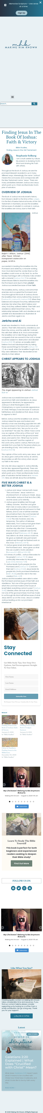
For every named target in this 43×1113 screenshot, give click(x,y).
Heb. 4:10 (17, 576)
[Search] (34, 103)
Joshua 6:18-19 (8, 342)
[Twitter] (19, 888)
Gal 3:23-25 (24, 552)
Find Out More (21, 863)
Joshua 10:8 (25, 299)
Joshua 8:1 (16, 299)
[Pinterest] (30, 888)
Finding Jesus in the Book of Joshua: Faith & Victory (10, 727)
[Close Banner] (40, 2)
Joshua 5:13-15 (8, 450)
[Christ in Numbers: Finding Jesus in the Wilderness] (10, 742)
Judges (36, 199)
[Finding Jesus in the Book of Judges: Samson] (28, 719)
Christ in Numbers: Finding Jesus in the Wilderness (9, 750)
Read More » (10, 1088)
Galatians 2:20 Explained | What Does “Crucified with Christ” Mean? (21, 1062)
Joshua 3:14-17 (20, 278)
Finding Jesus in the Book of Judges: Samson (27, 727)
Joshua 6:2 (6, 299)
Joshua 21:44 (20, 569)
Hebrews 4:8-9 (26, 533)
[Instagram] (24, 888)
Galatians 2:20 (20, 1073)
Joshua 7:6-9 (21, 557)
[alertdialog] (21, 8)
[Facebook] (13, 888)
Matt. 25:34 (11, 574)
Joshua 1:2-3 (25, 566)
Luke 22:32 (11, 562)
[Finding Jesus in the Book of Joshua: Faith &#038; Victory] (10, 719)
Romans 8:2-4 (12, 552)
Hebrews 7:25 (21, 562)
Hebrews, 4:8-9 (22, 543)
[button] (12, 97)
